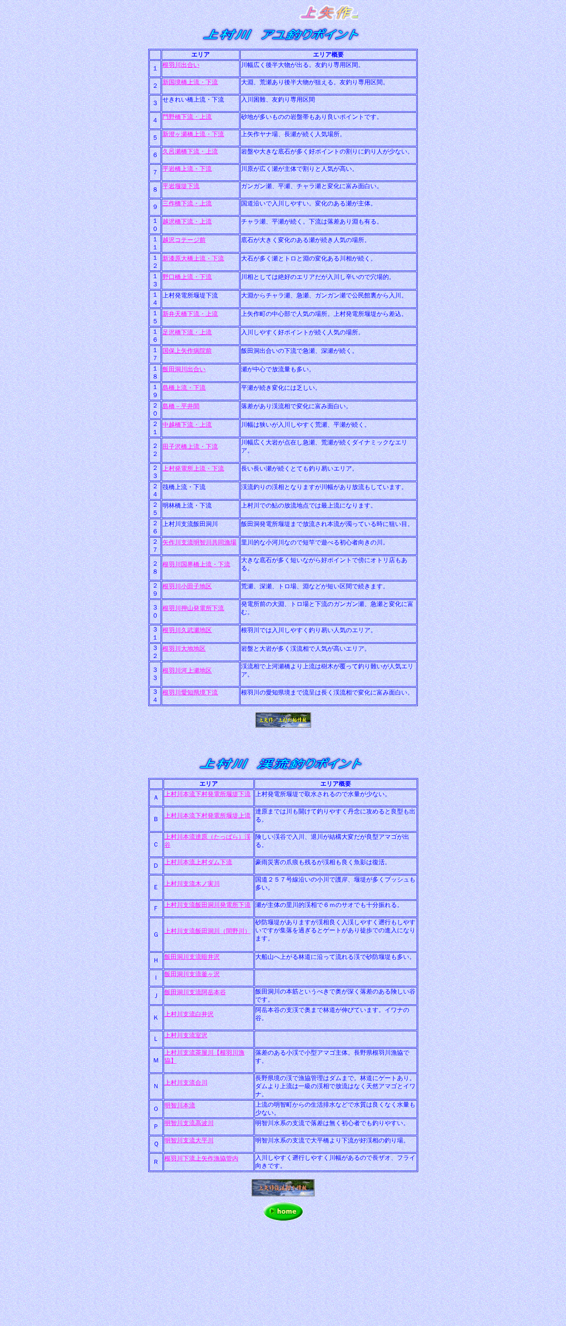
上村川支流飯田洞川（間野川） (207, 931)
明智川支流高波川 (189, 1123)
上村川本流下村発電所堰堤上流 (207, 815)
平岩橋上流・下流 (187, 168)
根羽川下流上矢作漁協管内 (201, 1158)
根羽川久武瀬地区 (187, 630)
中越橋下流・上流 (187, 424)
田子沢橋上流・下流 (190, 446)
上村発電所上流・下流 (193, 468)
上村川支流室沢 (186, 1035)
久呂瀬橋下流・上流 (190, 151)
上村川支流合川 (186, 1082)
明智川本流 (179, 1105)
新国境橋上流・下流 (190, 82)
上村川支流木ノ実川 (192, 883)
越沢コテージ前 (184, 240)
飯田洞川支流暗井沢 (192, 957)
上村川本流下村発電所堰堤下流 (207, 794)
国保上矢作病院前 (187, 350)
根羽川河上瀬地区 (187, 670)
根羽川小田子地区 (187, 586)
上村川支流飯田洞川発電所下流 (207, 905)
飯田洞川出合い (184, 369)
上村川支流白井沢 (189, 1014)
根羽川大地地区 (184, 648)
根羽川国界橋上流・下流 (196, 564)
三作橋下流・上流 (187, 203)
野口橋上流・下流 (187, 277)
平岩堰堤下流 (180, 186)
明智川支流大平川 (189, 1140)
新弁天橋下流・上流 (190, 314)
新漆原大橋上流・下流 (193, 258)
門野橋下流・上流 (187, 117)
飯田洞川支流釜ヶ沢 (192, 974)
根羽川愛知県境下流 (190, 692)
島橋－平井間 (180, 406)
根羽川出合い (180, 65)
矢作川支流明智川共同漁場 (199, 542)
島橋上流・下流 (184, 387)
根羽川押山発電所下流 (193, 608)
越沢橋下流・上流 (187, 221)
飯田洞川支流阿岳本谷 (195, 992)
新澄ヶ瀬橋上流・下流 (193, 134)
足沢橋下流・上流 (187, 332)
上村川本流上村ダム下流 (198, 862)
